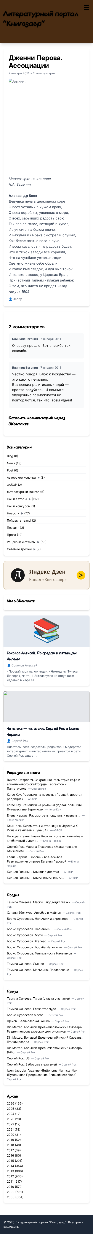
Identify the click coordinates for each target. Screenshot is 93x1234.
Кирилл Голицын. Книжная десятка (33, 872)
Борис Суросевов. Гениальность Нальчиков (40, 953)
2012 (10, 1176)
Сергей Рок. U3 (18, 1058)
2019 (10, 1140)
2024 (10, 1114)
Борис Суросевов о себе (25, 1015)
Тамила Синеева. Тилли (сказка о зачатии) (39, 998)
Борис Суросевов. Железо (27, 941)
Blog (10, 456)
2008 (10, 1197)
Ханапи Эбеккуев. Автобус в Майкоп (34, 912)
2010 (10, 1186)
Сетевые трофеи (19, 549)
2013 (10, 1171)
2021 (10, 1129)
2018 (10, 1145)
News (11, 463)
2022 (10, 1124)
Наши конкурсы (18, 506)
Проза (11, 535)
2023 (10, 1119)
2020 (10, 1134)
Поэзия (12, 527)
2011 (10, 1181)
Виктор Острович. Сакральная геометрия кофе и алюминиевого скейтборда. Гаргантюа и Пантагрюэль (43, 784)
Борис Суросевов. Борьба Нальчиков (35, 947)
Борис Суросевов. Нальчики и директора (38, 918)
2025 (10, 1108)
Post (10, 470)
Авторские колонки (21, 477)
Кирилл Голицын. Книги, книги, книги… (36, 878)
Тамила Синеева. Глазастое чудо (32, 1009)
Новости (13, 513)
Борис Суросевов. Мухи (25, 935)
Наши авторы (17, 499)
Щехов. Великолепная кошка (29, 1021)
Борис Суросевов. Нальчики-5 (30, 929)
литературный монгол (23, 492)
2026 (10, 1103)
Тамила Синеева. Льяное (26, 964)
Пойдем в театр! (19, 520)
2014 (10, 1166)
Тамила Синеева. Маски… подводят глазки (39, 902)
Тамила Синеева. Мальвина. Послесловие (38, 970)
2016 (10, 1155)
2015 (10, 1160)
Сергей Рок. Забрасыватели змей (32, 1064)
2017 (10, 1150)
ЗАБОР (12, 484)
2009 (10, 1192)
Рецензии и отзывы (21, 542)
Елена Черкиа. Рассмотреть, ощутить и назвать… (44, 815)
